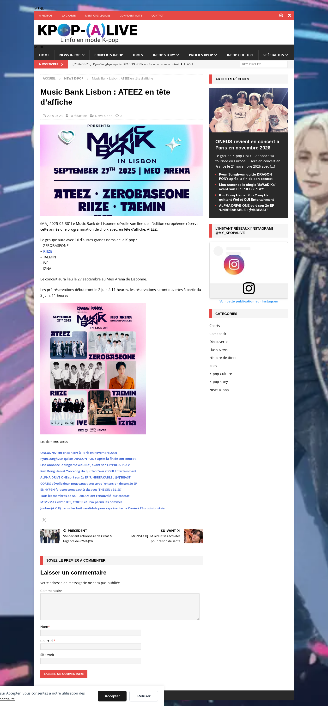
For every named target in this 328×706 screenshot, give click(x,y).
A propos (45, 15)
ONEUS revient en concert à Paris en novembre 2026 (78, 452)
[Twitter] (289, 15)
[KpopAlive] (88, 42)
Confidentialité (131, 15)
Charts (214, 325)
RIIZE (47, 251)
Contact (158, 15)
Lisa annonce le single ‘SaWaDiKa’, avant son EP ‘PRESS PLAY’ (85, 465)
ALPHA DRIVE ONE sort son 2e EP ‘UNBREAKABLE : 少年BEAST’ (85, 477)
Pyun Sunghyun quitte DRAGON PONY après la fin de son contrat (88, 458)
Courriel (46, 640)
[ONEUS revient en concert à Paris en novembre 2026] (248, 129)
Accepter (112, 696)
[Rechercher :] (264, 64)
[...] (272, 166)
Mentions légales (97, 15)
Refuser (144, 696)
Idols (138, 55)
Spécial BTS (273, 55)
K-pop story (164, 55)
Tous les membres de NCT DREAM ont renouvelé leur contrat (84, 496)
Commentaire (51, 590)
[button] (39, 8)
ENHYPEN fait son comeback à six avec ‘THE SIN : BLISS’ (80, 489)
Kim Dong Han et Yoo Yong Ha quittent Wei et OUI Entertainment (88, 471)
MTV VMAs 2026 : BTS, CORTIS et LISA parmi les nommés (81, 502)
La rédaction (78, 116)
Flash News (218, 349)
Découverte (218, 341)
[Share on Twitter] (44, 520)
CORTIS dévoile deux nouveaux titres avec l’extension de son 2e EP (88, 483)
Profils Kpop (201, 55)
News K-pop (69, 55)
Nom (44, 626)
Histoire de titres (222, 357)
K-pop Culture (240, 55)
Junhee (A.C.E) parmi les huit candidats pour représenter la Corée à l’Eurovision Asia (102, 508)
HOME (44, 55)
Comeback (217, 333)
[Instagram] (281, 15)
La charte (69, 15)
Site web (47, 654)
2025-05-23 (54, 116)
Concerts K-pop (108, 55)
